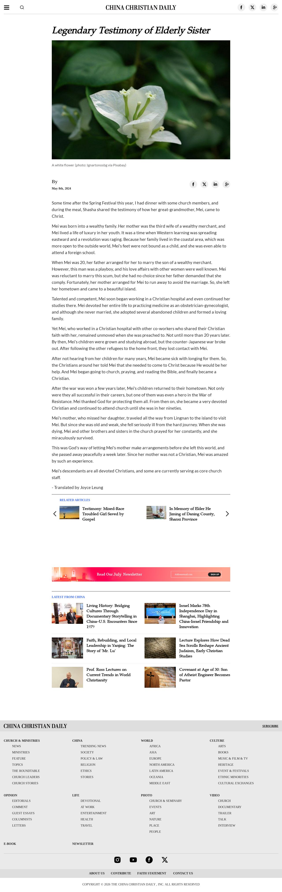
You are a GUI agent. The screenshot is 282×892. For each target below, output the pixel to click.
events (155, 807)
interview (226, 825)
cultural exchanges (236, 783)
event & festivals (233, 771)
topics (17, 764)
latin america (161, 771)
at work (88, 807)
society (87, 752)
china (77, 740)
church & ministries (22, 740)
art (152, 813)
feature (19, 758)
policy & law (92, 758)
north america (161, 764)
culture (217, 740)
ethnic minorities (233, 777)
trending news (93, 746)
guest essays (23, 813)
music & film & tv (233, 758)
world (147, 740)
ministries (21, 752)
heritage (226, 764)
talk (222, 819)
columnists (22, 819)
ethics (86, 771)
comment (20, 807)
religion (88, 764)
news (16, 746)
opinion (10, 795)
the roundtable (26, 771)
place (154, 825)
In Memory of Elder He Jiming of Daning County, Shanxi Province (192, 514)
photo (146, 795)
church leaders (26, 777)
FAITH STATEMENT (151, 873)
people (155, 831)
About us (97, 873)
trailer (224, 813)
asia (153, 752)
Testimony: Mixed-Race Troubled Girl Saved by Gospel (103, 514)
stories (87, 777)
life (75, 795)
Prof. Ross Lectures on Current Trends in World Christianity (109, 674)
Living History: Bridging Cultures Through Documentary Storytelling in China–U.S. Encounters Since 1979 (112, 616)
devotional (91, 801)
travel (87, 825)
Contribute (121, 873)
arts (222, 746)
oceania (156, 777)
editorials (21, 801)
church (224, 801)
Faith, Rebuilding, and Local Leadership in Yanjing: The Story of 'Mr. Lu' (111, 645)
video (215, 795)
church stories (25, 783)
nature (155, 819)
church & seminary (165, 801)
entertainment (94, 813)
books (223, 752)
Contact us (182, 873)
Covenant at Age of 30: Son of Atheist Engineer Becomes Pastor (204, 674)
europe (155, 758)
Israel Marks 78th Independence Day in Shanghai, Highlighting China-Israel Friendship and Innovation (203, 616)
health (87, 819)
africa (155, 746)
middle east (159, 783)
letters (19, 825)
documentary (229, 807)
